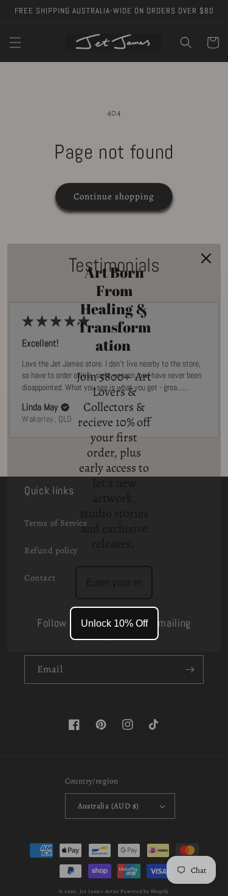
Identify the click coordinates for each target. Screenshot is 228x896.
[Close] (206, 258)
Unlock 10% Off (114, 623)
